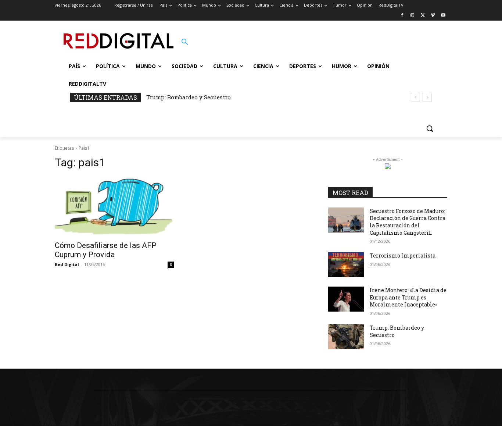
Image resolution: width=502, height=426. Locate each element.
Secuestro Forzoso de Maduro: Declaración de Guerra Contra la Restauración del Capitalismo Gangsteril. (407, 221)
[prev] (415, 97)
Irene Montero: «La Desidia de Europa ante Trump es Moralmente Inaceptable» (408, 297)
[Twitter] (423, 15)
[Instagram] (412, 15)
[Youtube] (443, 15)
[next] (427, 97)
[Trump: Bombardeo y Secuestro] (346, 336)
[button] (185, 42)
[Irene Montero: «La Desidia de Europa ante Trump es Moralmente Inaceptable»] (346, 299)
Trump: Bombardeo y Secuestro (188, 97)
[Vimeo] (433, 15)
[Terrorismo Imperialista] (346, 264)
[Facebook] (402, 15)
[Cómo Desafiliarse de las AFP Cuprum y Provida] (114, 206)
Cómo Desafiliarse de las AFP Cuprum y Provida (106, 250)
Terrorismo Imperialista (402, 255)
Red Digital (67, 264)
